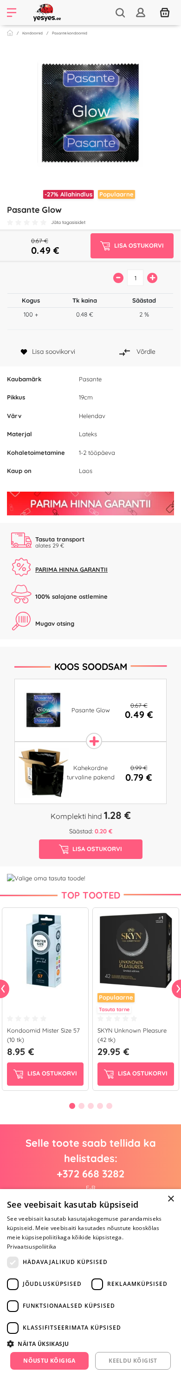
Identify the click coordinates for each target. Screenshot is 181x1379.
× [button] (170, 1199)
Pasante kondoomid (69, 33)
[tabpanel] (45, 1001)
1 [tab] (72, 1105)
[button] (90, 1343)
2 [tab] (81, 1105)
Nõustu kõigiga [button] (49, 1361)
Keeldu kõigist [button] (133, 1361)
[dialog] (90, 1284)
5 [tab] (109, 1105)
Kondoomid (32, 33)
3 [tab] (90, 1105)
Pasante (90, 379)
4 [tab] (99, 1105)
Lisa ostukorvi (51, 1073)
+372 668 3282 (90, 1173)
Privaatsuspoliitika (32, 1247)
